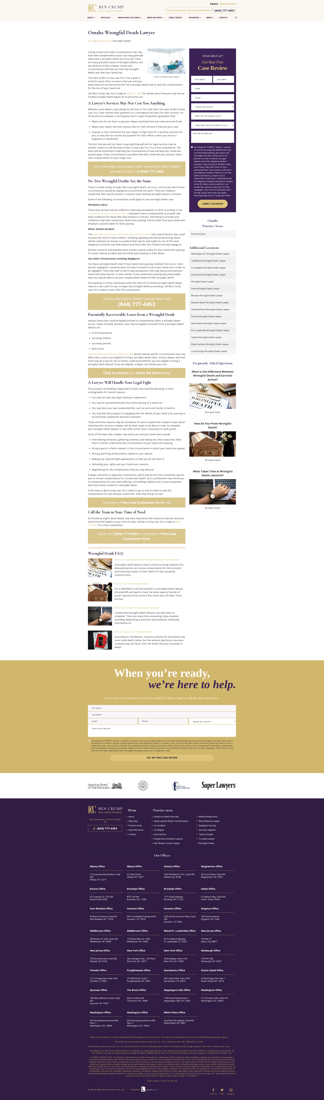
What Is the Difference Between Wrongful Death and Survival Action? (147, 559)
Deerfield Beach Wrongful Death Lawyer (210, 309)
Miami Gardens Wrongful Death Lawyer (210, 344)
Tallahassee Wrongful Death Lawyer (208, 260)
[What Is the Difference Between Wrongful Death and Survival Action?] (100, 567)
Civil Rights (159, 830)
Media (209, 17)
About (90, 17)
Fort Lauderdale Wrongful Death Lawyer (210, 330)
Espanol (214, 3)
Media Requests (228, 3)
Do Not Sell (172, 1081)
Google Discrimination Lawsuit (168, 838)
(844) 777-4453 (224, 10)
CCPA (163, 1081)
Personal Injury (198, 234)
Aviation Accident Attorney (166, 816)
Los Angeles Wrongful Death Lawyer (208, 267)
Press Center (175, 17)
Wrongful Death (212, 412)
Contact (223, 17)
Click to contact (116, 373)
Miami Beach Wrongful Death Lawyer (209, 323)
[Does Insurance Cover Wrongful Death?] (100, 640)
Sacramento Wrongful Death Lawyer (208, 274)
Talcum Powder (206, 834)
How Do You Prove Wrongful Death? (132, 583)
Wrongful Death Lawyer (202, 281)
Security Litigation (207, 830)
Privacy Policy (152, 1081)
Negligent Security (207, 825)
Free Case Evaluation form (142, 502)
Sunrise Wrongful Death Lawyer (206, 316)
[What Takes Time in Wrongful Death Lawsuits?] (100, 616)
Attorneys (133, 821)
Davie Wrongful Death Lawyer (205, 288)
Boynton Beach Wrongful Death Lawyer (210, 302)
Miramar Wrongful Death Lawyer (207, 295)
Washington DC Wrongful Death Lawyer (210, 253)
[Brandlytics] (149, 1090)
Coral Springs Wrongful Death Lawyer (209, 351)
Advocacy (105, 17)
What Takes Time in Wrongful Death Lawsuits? (137, 607)
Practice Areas (135, 825)
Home (91, 40)
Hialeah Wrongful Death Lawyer (206, 337)
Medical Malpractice (208, 816)
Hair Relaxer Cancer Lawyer (167, 843)
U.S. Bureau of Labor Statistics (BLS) (107, 213)
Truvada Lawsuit (207, 838)
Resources (194, 17)
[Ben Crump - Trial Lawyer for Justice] (105, 7)
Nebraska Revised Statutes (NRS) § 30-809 (110, 354)
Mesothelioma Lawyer (209, 821)
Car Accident (159, 825)
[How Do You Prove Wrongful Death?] (100, 591)
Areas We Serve (154, 17)
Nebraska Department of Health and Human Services (122, 234)
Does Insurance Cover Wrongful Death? (133, 631)
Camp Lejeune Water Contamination (171, 821)
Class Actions (160, 834)
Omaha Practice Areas (129, 17)
